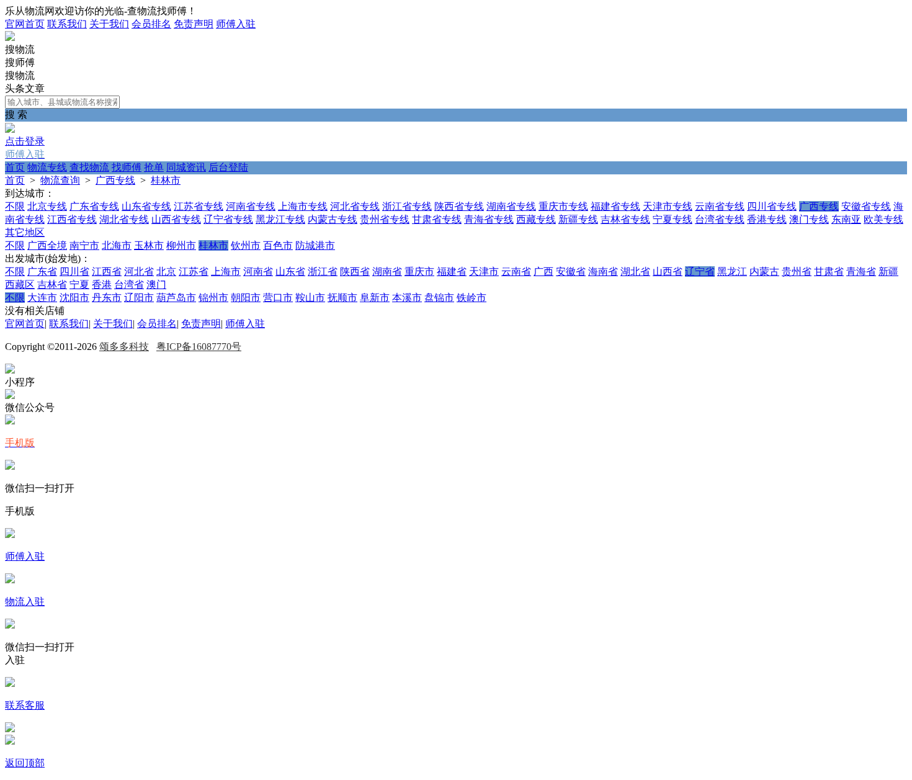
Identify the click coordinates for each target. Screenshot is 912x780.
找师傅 (126, 167)
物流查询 (60, 180)
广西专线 (115, 180)
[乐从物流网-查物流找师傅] (10, 37)
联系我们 (67, 24)
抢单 (154, 167)
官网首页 (25, 24)
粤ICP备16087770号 (198, 346)
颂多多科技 (124, 346)
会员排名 (151, 24)
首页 (15, 167)
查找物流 (89, 167)
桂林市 (166, 180)
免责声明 (193, 24)
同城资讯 (186, 167)
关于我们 (109, 24)
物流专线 (47, 167)
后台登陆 (228, 167)
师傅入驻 (236, 24)
